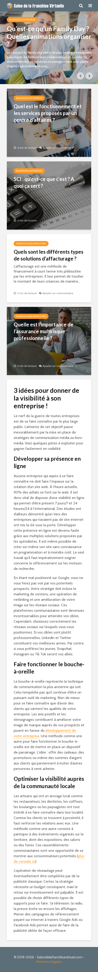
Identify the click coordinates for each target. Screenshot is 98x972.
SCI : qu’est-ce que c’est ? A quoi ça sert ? (44, 182)
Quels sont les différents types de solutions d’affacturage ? (48, 255)
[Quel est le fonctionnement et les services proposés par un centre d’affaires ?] (49, 122)
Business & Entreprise (22, 19)
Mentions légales (49, 962)
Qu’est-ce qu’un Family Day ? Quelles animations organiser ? (49, 36)
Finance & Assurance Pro (31, 243)
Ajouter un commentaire (58, 147)
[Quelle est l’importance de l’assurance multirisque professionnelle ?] (49, 340)
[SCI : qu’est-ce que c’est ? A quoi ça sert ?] (49, 195)
